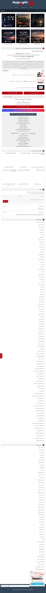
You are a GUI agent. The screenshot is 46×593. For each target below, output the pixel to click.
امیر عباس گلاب (40, 239)
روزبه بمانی (41, 294)
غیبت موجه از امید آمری (23, 167)
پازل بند (42, 264)
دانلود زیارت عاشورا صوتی (39, 393)
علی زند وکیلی (41, 343)
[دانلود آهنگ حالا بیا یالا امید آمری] (23, 176)
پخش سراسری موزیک (39, 566)
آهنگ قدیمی (41, 348)
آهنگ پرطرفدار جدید (23, 7)
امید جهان (41, 237)
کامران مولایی (40, 462)
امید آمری (40, 51)
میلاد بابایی (41, 532)
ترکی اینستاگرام (40, 351)
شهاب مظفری (41, 319)
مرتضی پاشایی (40, 504)
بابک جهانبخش (40, 254)
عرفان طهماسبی (40, 329)
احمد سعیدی (41, 227)
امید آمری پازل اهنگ (37, 184)
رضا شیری (41, 286)
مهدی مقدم (41, 519)
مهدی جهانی (41, 517)
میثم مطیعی (41, 529)
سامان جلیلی (41, 299)
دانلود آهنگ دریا (40, 400)
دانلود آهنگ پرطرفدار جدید (38, 428)
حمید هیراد (41, 279)
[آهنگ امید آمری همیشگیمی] (9, 159)
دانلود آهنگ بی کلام (39, 373)
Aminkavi (24, 591)
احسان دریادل (41, 224)
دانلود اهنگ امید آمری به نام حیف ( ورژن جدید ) (8, 184)
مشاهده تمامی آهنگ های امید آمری (23, 106)
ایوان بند (41, 252)
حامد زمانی (41, 267)
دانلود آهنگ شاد (40, 420)
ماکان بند (41, 470)
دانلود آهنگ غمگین (40, 356)
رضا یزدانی (41, 291)
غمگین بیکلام (41, 358)
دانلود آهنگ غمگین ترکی (39, 438)
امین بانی (41, 244)
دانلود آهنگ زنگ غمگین (23, 44)
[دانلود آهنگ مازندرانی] (23, 20)
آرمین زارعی (41, 229)
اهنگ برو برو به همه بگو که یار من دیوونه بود (37, 168)
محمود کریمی (41, 502)
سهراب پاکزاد (41, 301)
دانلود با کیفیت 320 (33, 93)
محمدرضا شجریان (40, 492)
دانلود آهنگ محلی (40, 435)
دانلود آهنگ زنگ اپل (8, 28)
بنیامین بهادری (40, 259)
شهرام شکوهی (40, 321)
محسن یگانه (41, 487)
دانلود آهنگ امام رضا (39, 415)
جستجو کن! (3, 10)
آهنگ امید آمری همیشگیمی (8, 167)
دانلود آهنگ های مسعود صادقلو (37, 423)
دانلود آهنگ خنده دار (39, 403)
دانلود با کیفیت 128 (12, 93)
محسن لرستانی (40, 484)
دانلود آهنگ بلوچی (40, 430)
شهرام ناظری (41, 324)
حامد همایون (41, 269)
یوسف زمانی (41, 547)
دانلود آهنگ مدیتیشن (39, 381)
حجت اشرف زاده (40, 274)
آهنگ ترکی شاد (40, 388)
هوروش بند (41, 544)
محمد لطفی (41, 499)
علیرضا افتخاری (40, 334)
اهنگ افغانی (41, 549)
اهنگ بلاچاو (41, 551)
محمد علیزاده (41, 497)
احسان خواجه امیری (39, 222)
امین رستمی (41, 247)
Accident (25, 591)
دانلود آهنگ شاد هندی (39, 410)
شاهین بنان (41, 316)
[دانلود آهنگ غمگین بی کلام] (8, 36)
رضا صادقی (41, 289)
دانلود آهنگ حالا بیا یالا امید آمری (23, 184)
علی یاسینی (41, 452)
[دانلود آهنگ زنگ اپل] (8, 20)
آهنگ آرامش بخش (40, 346)
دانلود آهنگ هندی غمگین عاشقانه (37, 396)
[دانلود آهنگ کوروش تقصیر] (37, 20)
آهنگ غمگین (16, 7)
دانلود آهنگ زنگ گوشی (39, 433)
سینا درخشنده (40, 309)
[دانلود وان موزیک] (23, 3)
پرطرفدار (37, 51)
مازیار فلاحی (41, 467)
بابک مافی (41, 257)
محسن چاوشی (40, 482)
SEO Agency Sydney (39, 569)
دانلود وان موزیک (10, 55)
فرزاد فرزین (41, 457)
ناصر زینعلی (41, 537)
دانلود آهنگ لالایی (40, 418)
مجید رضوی (41, 477)
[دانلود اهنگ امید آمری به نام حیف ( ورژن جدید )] (9, 176)
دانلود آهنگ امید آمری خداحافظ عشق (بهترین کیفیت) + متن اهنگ (28, 48)
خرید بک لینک (40, 564)
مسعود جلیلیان (40, 509)
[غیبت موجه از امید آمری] (23, 159)
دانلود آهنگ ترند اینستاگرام (38, 383)
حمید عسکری (41, 276)
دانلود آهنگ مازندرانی (23, 28)
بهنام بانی (41, 262)
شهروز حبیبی (41, 326)
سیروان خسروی (40, 306)
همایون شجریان (40, 542)
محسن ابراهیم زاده (40, 480)
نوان (42, 539)
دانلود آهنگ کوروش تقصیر (37, 28)
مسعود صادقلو (40, 512)
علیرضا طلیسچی (40, 338)
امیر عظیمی (41, 242)
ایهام (42, 249)
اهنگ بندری (41, 554)
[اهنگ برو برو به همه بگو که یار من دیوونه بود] (37, 159)
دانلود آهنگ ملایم (37, 44)
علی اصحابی (41, 331)
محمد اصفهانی (40, 489)
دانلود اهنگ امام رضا (39, 353)
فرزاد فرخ (41, 455)
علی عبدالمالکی (40, 447)
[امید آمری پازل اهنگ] (37, 176)
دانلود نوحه (41, 391)
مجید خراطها (41, 475)
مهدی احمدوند (40, 514)
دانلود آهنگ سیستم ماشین (38, 405)
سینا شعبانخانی (40, 314)
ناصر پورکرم (41, 534)
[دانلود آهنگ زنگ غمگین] (23, 36)
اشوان (42, 234)
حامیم (42, 271)
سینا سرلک (41, 311)
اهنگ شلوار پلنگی (40, 561)
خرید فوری (37, 584)
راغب (42, 281)
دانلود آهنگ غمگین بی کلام (8, 44)
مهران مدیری (41, 527)
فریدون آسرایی (40, 460)
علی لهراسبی (41, 450)
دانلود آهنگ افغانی (40, 386)
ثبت (23, 101)
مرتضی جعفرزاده (40, 507)
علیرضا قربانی (41, 341)
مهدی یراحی (41, 522)
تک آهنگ (33, 51)
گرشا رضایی (41, 465)
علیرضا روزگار (41, 336)
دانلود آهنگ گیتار (40, 398)
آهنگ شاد (30, 7)
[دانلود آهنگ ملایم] (37, 36)
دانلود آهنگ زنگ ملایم (39, 408)
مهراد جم (41, 524)
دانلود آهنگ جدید (27, 53)
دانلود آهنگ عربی (40, 378)
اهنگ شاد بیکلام (40, 559)
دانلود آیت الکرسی (40, 413)
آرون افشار (41, 232)
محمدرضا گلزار (40, 494)
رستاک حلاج (41, 284)
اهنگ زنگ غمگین (40, 556)
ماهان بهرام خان (40, 472)
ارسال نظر (5, 201)
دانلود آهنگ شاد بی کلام (39, 425)
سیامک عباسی (40, 304)
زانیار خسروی (41, 296)
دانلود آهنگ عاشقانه (39, 440)
